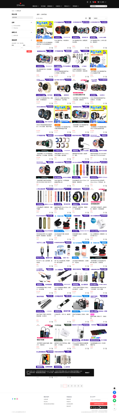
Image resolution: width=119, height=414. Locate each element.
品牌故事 (46, 399)
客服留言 (69, 401)
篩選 (29, 51)
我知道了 (87, 372)
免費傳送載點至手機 (98, 403)
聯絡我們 (69, 406)
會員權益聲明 (70, 404)
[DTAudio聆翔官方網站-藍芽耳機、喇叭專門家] (21, 4)
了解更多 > (28, 373)
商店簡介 (46, 401)
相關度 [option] (95, 18)
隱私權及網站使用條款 (49, 404)
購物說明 (69, 399)
